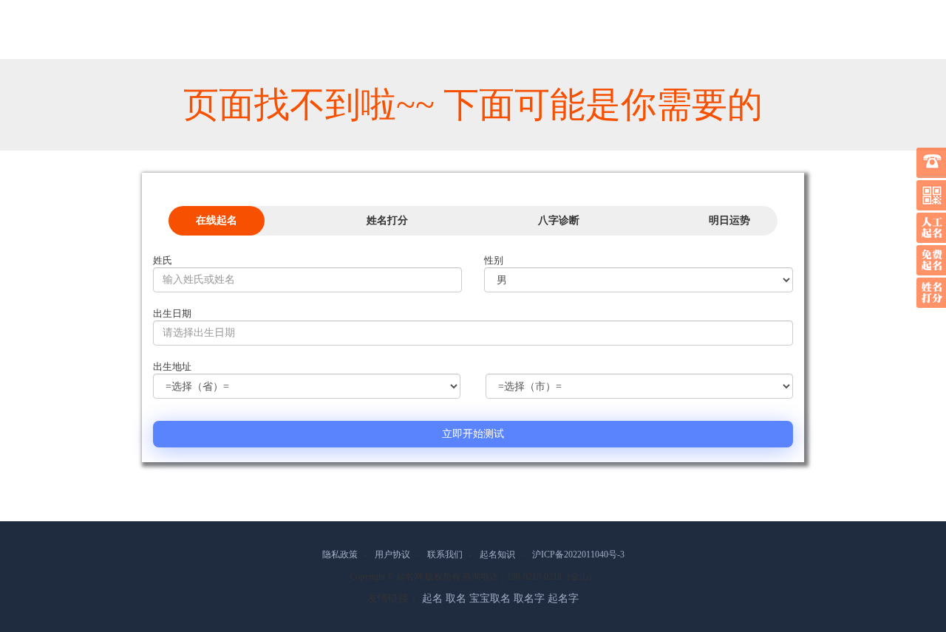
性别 (493, 260)
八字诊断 (558, 220)
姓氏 (162, 260)
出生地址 (172, 366)
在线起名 (216, 220)
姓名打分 (387, 220)
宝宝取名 (490, 598)
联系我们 (445, 554)
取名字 (529, 598)
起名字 (563, 598)
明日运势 (729, 220)
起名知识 (497, 554)
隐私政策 (340, 554)
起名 (432, 598)
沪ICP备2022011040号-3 (578, 554)
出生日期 (172, 313)
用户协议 (392, 554)
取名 (456, 598)
